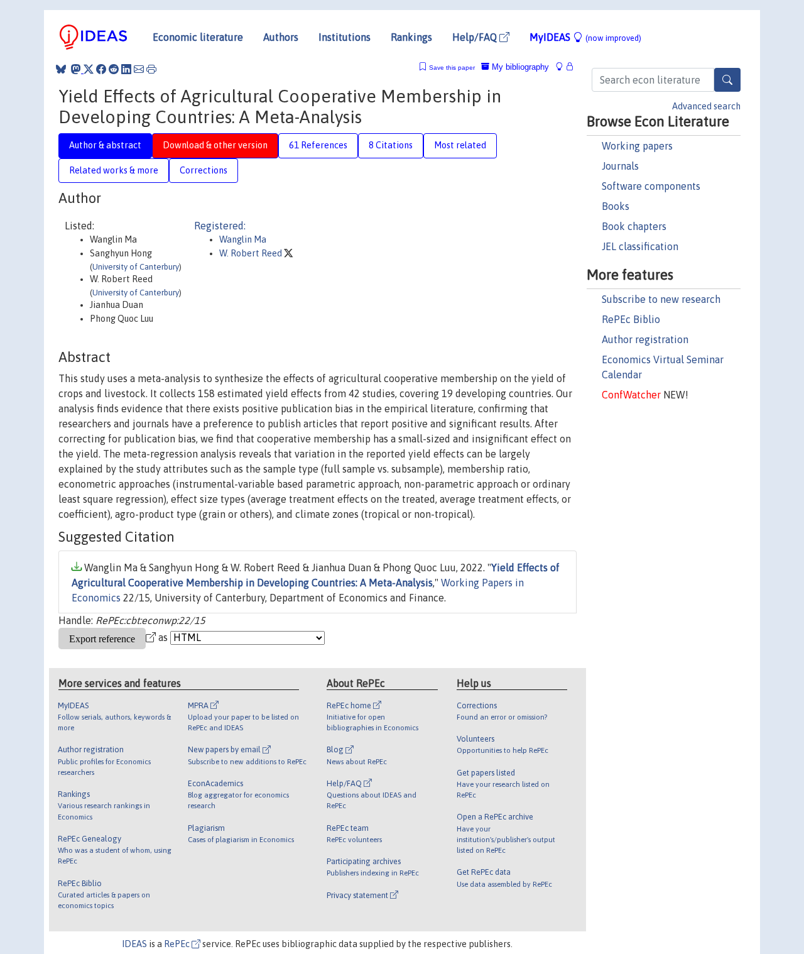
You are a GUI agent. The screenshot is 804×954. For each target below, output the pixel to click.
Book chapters (634, 226)
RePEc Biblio (631, 319)
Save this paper (452, 67)
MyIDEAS (585, 37)
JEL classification (640, 246)
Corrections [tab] (203, 170)
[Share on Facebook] (101, 69)
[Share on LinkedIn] (126, 69)
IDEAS (134, 944)
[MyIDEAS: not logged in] (563, 67)
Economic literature (198, 37)
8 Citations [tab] (391, 145)
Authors (280, 37)
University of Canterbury (135, 266)
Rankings (411, 37)
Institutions (344, 37)
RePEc (178, 944)
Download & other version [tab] (215, 145)
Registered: (220, 225)
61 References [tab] (318, 145)
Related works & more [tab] (113, 170)
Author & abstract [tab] (105, 145)
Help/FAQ (475, 37)
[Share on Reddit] (114, 69)
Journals (620, 166)
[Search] (727, 80)
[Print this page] (151, 69)
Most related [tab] (460, 145)
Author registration (645, 339)
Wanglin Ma (242, 239)
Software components (651, 186)
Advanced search (706, 106)
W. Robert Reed (251, 253)
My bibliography (519, 67)
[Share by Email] (139, 69)
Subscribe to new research (661, 299)
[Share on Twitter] (89, 69)
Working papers (637, 145)
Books (615, 206)
